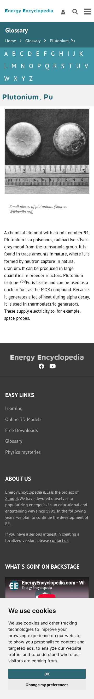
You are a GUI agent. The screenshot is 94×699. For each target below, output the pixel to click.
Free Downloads (21, 430)
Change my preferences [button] (47, 684)
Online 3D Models (23, 419)
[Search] (75, 12)
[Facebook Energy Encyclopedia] (41, 366)
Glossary (32, 40)
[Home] (29, 12)
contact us (59, 540)
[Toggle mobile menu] (87, 11)
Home (10, 40)
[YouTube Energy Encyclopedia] (52, 366)
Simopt (11, 498)
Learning (14, 408)
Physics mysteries (23, 452)
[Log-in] (63, 12)
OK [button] (47, 674)
